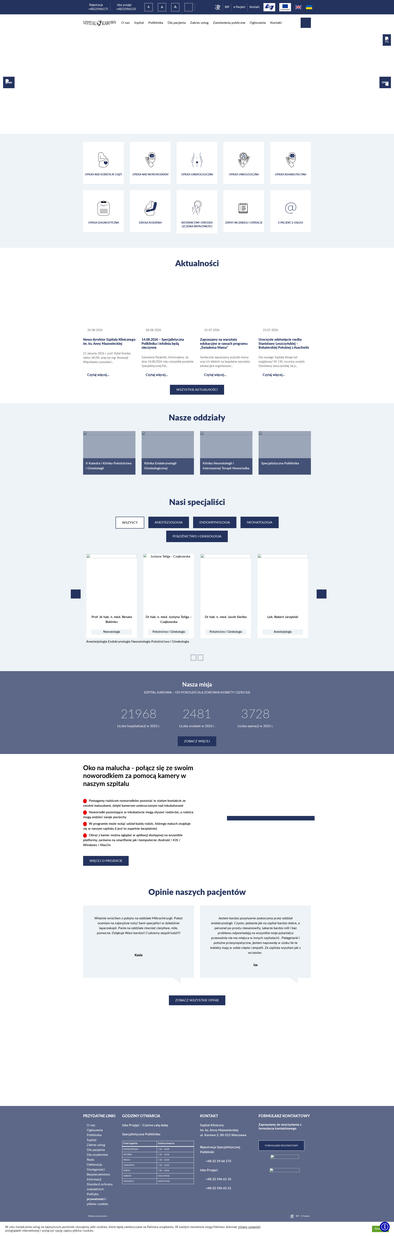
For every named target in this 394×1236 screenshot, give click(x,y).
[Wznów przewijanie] (193, 657)
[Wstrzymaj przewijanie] (200, 657)
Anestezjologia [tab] (169, 522)
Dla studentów (97, 1154)
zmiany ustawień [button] (249, 1227)
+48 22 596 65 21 (218, 1188)
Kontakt (254, 7)
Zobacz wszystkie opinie (197, 1000)
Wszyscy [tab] (130, 522)
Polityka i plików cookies (97, 1199)
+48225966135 (124, 9)
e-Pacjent (239, 7)
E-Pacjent (305, 1216)
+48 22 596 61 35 (218, 1179)
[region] (197, 82)
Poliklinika (155, 22)
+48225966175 (98, 9)
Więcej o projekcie (105, 860)
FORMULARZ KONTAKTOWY (281, 1145)
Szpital (139, 22)
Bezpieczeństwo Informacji (98, 1177)
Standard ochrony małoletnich (100, 1187)
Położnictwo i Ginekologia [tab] (197, 536)
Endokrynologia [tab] (214, 522)
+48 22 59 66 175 (218, 1161)
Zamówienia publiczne (229, 22)
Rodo (90, 1159)
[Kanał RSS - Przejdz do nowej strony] (134, 330)
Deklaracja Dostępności (96, 1167)
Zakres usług (199, 22)
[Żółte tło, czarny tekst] (188, 7)
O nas (125, 22)
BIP (227, 7)
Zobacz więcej (197, 741)
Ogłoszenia (258, 22)
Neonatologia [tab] (259, 522)
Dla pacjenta (177, 22)
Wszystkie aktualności (197, 389)
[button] (387, 40)
